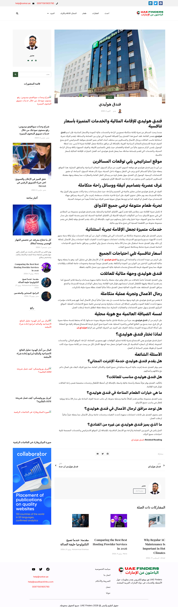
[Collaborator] (32, 524)
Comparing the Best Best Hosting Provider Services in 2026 (110, 544)
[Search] (15, 74)
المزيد (52, 13)
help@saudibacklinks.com (40, 581)
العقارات (95, 13)
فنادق (110, 97)
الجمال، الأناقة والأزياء (68, 13)
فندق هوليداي (137, 440)
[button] (161, 3)
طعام (84, 13)
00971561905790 (40, 586)
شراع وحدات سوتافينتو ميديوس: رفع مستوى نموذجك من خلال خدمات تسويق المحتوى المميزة (34, 130)
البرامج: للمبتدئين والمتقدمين (26, 293)
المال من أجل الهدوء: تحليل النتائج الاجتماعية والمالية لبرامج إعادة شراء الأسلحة (34, 353)
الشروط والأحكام (103, 581)
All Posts (139, 491)
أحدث (107, 13)
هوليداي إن (82, 327)
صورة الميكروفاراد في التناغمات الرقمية (32, 442)
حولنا (108, 593)
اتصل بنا (107, 575)
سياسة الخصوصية (102, 569)
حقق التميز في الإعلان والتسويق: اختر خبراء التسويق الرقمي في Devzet (30, 182)
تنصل (108, 587)
